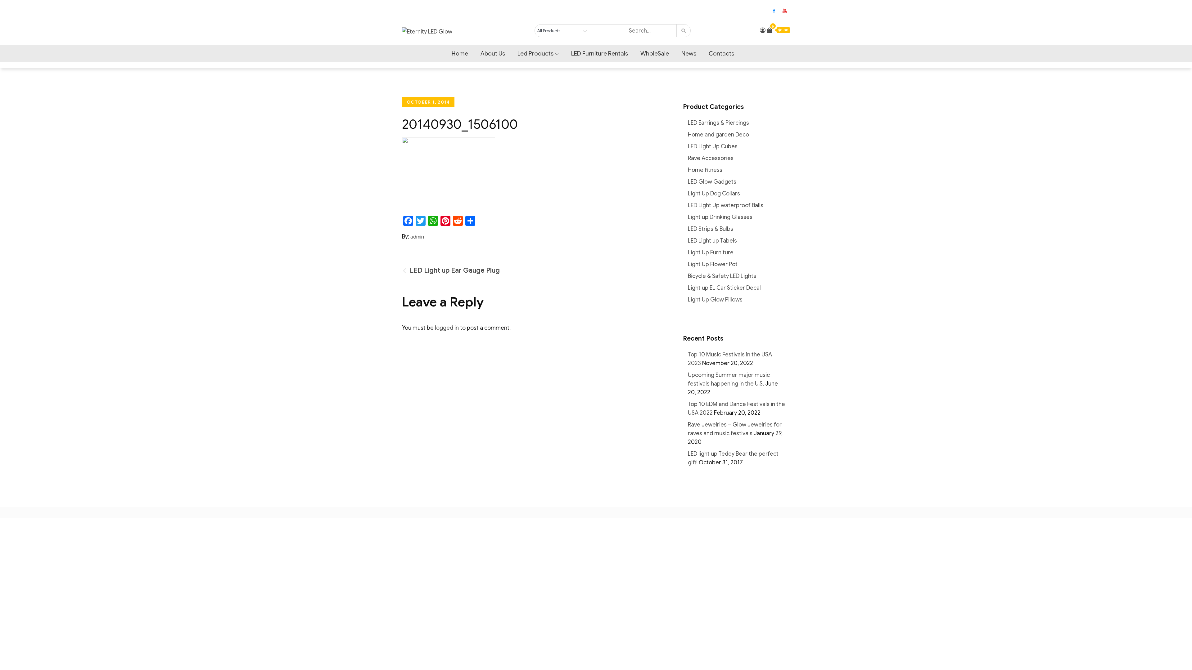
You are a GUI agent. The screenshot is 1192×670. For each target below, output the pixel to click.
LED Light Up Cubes (713, 146)
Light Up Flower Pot (713, 264)
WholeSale (654, 53)
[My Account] (762, 30)
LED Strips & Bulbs (710, 229)
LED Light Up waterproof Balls (725, 205)
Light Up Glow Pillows (715, 299)
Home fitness (705, 170)
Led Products (535, 53)
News (688, 53)
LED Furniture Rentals (599, 53)
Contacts (721, 53)
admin (417, 237)
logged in (447, 327)
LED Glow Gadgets (712, 181)
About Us (493, 53)
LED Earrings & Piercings (718, 122)
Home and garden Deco (718, 134)
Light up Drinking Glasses (720, 217)
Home (460, 53)
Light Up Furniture (711, 252)
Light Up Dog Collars (714, 193)
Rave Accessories (711, 158)
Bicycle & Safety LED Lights (722, 276)
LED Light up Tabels (712, 240)
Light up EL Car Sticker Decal (724, 287)
